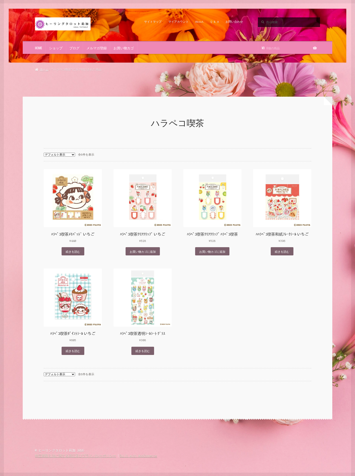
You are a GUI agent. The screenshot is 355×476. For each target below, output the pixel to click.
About (199, 21)
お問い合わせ (234, 21)
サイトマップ (153, 21)
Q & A (215, 21)
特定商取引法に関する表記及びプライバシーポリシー (75, 455)
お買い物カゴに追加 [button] (143, 251)
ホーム (44, 69)
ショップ (56, 47)
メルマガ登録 (96, 47)
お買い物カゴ (124, 47)
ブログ (74, 47)
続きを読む (73, 251)
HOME (38, 47)
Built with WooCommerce (138, 455)
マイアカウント (178, 21)
